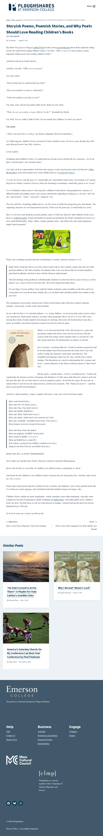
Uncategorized (12, 36)
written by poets (20, 217)
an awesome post (63, 47)
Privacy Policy (12, 828)
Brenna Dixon (13, 600)
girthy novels (59, 499)
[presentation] (26, 566)
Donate (72, 735)
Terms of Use (11, 739)
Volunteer (73, 731)
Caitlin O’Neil (38, 47)
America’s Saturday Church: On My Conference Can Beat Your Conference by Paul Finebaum (24, 653)
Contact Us (10, 735)
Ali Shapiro (12, 40)
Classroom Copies (45, 739)
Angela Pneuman (65, 592)
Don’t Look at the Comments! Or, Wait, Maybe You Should (76, 525)
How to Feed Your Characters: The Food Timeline (26, 524)
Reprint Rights (43, 743)
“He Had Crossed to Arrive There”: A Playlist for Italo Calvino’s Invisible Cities (22, 591)
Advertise (41, 731)
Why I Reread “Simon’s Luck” (74, 588)
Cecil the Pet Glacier (66, 172)
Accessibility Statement (28, 828)
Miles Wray (13, 662)
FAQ (8, 731)
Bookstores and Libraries (48, 735)
